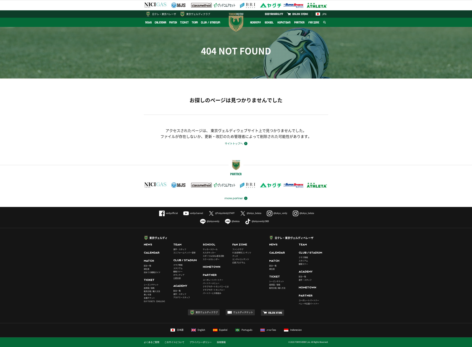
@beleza (236, 221)
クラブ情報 (178, 265)
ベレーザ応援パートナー (309, 303)
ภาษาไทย (271, 330)
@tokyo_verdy (280, 213)
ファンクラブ (237, 249)
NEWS (148, 22)
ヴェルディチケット (243, 312)
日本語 (180, 330)
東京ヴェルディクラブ (198, 14)
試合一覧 (147, 265)
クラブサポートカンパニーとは (216, 286)
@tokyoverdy (213, 221)
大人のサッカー (209, 252)
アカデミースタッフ (181, 297)
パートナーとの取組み (212, 293)
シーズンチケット (151, 284)
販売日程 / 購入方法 (152, 291)
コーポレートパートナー (213, 279)
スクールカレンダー (211, 259)
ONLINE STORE (300, 14)
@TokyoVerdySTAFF (225, 213)
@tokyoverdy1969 (260, 221)
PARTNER (299, 22)
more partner (234, 198)
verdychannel (196, 213)
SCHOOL (269, 22)
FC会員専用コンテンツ (241, 252)
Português (247, 330)
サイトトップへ (234, 143)
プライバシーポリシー (201, 342)
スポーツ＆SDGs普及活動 (213, 255)
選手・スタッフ (179, 249)
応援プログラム (238, 262)
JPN (324, 14)
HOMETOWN (283, 22)
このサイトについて (174, 342)
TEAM (195, 22)
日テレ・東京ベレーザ (164, 14)
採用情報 (221, 342)
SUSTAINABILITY (274, 14)
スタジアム (178, 268)
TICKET (184, 22)
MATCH (173, 22)
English (201, 330)
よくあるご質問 (151, 342)
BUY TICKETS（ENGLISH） (155, 301)
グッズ (235, 255)
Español (223, 330)
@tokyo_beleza (254, 213)
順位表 (146, 269)
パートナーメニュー (211, 283)
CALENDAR (160, 22)
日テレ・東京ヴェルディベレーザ (294, 238)
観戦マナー (178, 271)
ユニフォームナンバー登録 (184, 252)
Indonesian (296, 330)
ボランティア (178, 274)
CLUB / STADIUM (210, 22)
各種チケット (149, 298)
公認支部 (177, 278)
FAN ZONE (313, 22)
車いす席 (147, 294)
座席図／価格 (274, 284)
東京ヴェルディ (158, 238)
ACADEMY (255, 22)
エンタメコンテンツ (240, 259)
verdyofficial (172, 213)
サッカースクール (210, 249)
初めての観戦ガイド (152, 272)
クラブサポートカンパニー (214, 289)
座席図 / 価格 (149, 288)
